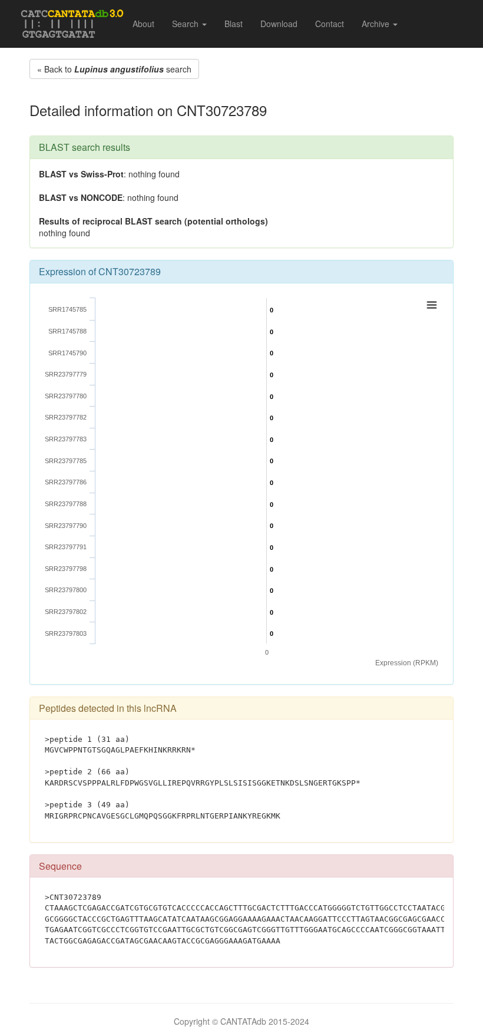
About (143, 23)
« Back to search (114, 69)
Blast (233, 23)
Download (278, 23)
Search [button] (186, 23)
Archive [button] (377, 23)
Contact (329, 23)
